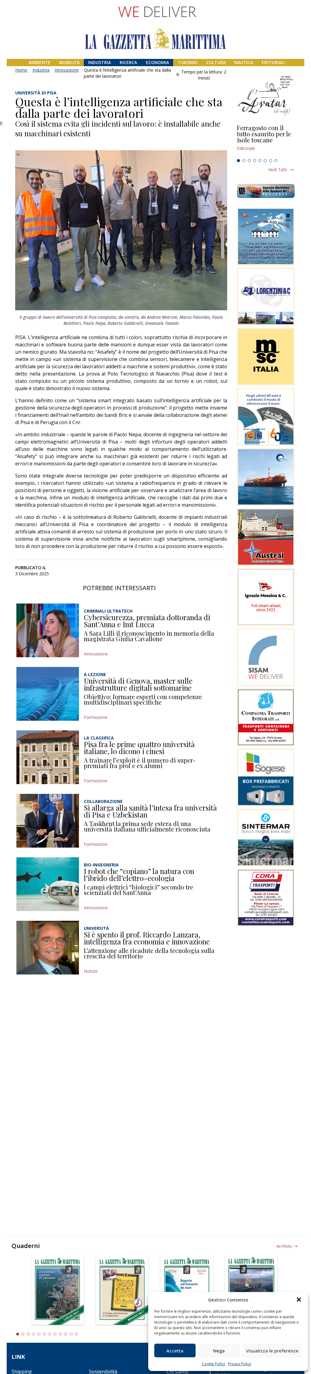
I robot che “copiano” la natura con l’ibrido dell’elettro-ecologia (139, 874)
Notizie (91, 971)
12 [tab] (76, 1334)
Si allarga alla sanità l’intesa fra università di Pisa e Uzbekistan (150, 811)
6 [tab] (265, 160)
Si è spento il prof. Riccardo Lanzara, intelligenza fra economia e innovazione (147, 938)
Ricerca (128, 62)
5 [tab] (259, 160)
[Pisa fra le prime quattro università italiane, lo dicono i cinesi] (47, 757)
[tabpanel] (266, 140)
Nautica (243, 62)
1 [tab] (238, 160)
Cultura (216, 62)
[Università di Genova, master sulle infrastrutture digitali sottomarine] (47, 694)
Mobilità (69, 62)
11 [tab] (71, 1334)
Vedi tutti (277, 169)
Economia (157, 62)
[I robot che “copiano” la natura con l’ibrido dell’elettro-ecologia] (47, 884)
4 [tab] (254, 160)
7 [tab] (270, 160)
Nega (219, 1351)
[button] (299, 1300)
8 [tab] (276, 160)
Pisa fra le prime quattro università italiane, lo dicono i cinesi (139, 747)
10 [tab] (65, 1334)
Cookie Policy (213, 1363)
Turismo (187, 62)
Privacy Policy (239, 1363)
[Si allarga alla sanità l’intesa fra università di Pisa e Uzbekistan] (47, 821)
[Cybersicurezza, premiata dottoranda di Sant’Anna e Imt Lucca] (47, 630)
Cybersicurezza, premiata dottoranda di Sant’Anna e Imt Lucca (147, 620)
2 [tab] (243, 160)
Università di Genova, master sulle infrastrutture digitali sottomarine (138, 684)
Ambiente (39, 62)
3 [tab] (249, 160)
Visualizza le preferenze (272, 1351)
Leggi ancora (266, 140)
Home (21, 70)
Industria (99, 62)
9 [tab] (60, 1334)
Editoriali (273, 62)
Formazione (96, 717)
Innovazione (67, 70)
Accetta (174, 1351)
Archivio (284, 1246)
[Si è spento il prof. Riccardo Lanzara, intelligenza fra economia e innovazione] (47, 947)
